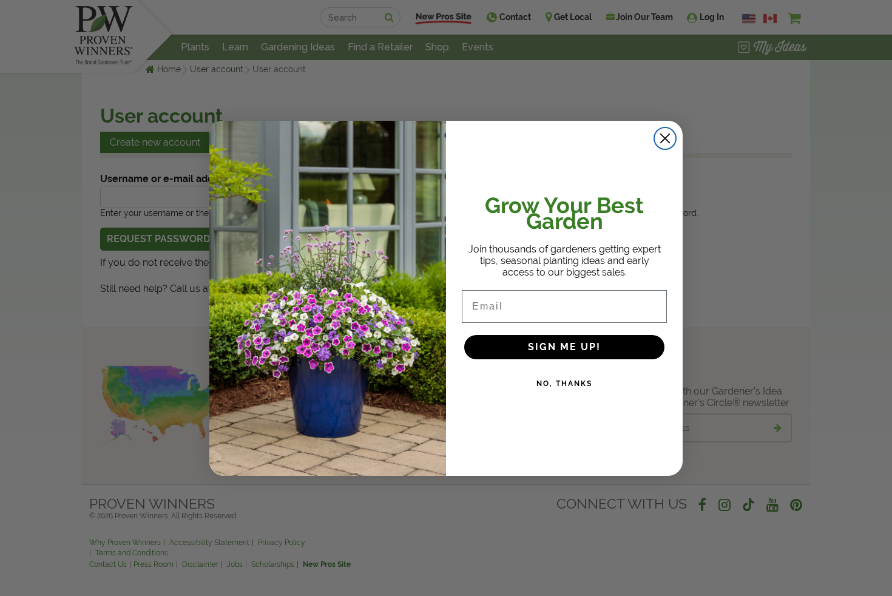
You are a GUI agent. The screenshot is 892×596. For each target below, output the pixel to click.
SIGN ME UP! (564, 347)
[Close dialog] (665, 138)
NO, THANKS (564, 383)
